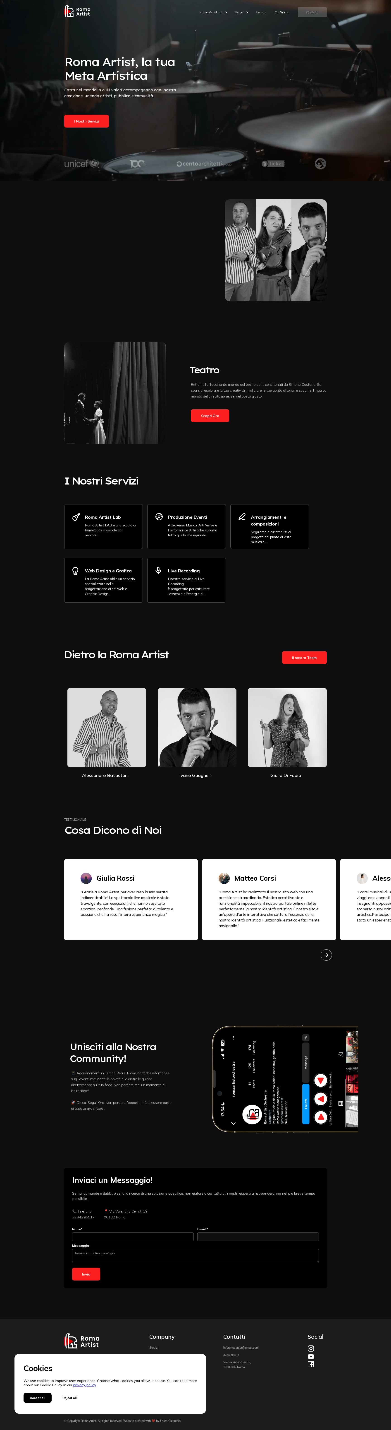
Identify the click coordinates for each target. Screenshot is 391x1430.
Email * (202, 1229)
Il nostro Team (304, 657)
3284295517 (231, 1355)
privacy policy (84, 1385)
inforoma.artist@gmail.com (241, 1347)
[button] (211, 12)
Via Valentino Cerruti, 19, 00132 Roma (237, 1364)
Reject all (69, 1398)
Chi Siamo (282, 12)
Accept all (37, 1398)
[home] (77, 12)
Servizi (153, 1347)
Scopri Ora (83, 276)
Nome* (77, 1229)
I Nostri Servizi (86, 121)
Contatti (312, 12)
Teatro (261, 12)
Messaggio (80, 1245)
